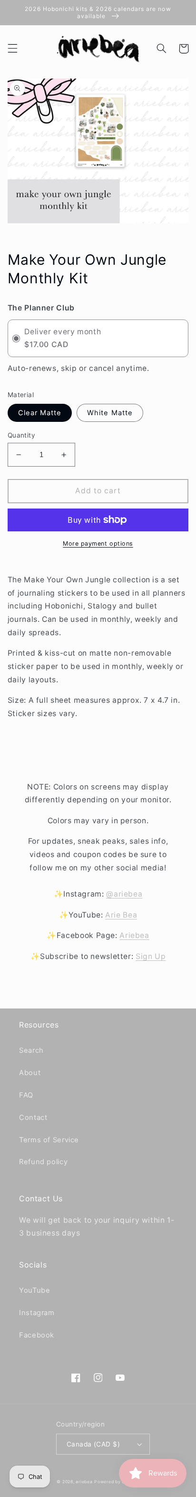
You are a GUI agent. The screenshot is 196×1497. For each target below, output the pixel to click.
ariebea (84, 1481)
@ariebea (124, 893)
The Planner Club (41, 307)
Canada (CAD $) (93, 1444)
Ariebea (134, 935)
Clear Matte (40, 413)
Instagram (37, 1312)
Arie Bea (121, 914)
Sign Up (151, 956)
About (29, 1072)
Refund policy (43, 1162)
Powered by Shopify (116, 1481)
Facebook (36, 1335)
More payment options (98, 543)
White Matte (110, 413)
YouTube (34, 1290)
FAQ (26, 1095)
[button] (12, 49)
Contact (33, 1117)
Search (31, 1050)
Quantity (21, 435)
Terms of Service (49, 1140)
